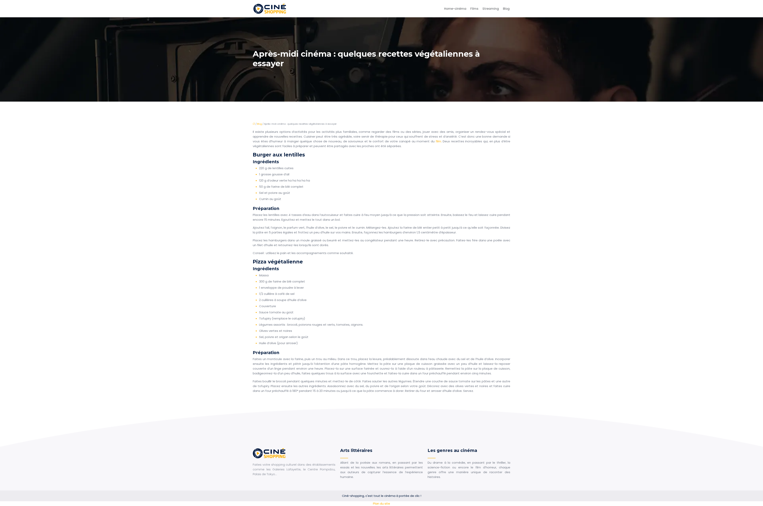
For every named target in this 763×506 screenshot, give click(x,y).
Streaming (490, 9)
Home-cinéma (455, 9)
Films (474, 9)
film (438, 141)
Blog (506, 9)
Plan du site (381, 503)
